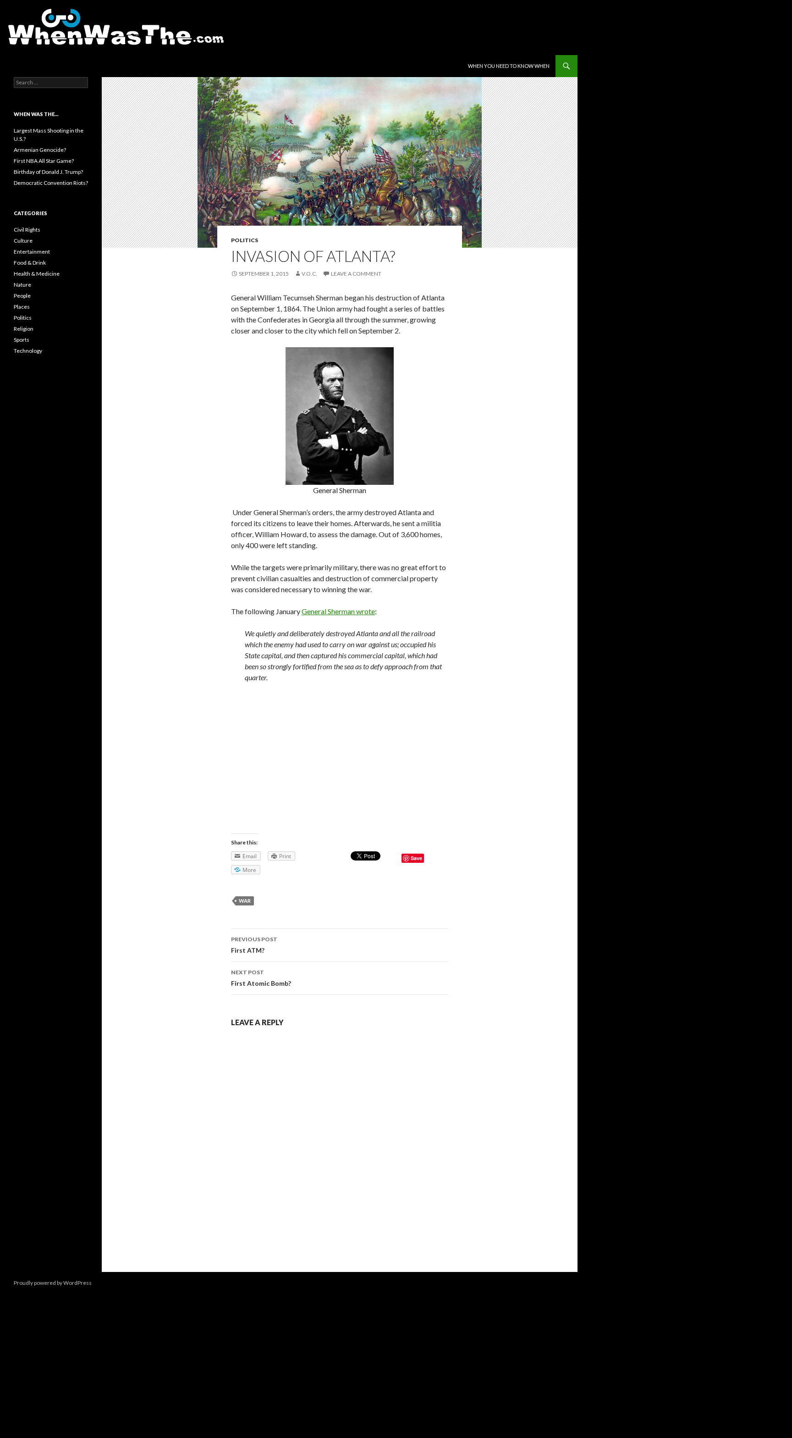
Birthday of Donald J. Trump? (48, 171)
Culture (23, 240)
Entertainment (32, 251)
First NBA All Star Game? (44, 160)
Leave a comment (356, 273)
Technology (28, 350)
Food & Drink (30, 262)
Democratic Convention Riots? (51, 182)
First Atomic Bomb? (261, 978)
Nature (22, 284)
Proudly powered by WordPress (53, 1282)
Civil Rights (27, 229)
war (245, 901)
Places (22, 306)
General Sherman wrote (338, 611)
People (22, 295)
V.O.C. (309, 273)
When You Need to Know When (509, 66)
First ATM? (254, 945)
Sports (21, 339)
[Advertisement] (339, 758)
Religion (23, 328)
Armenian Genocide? (40, 149)
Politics (244, 240)
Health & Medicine (37, 273)
